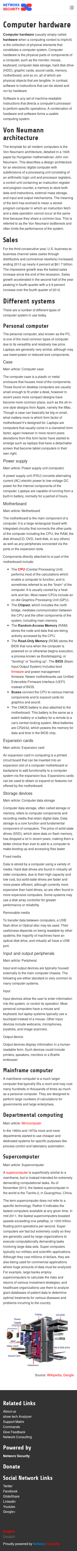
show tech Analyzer (17, 1416)
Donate (11, 1466)
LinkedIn (9, 1501)
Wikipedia (54, 1375)
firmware (17, 671)
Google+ (9, 1511)
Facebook (10, 1491)
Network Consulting (17, 1436)
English (9, 1531)
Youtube (9, 1506)
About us (9, 1411)
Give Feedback (14, 1432)
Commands (11, 1426)
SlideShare (11, 1496)
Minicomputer (31, 1123)
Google (68, 1375)
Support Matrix (13, 1421)
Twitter (8, 1486)
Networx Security (16, 1455)
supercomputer (17, 1172)
